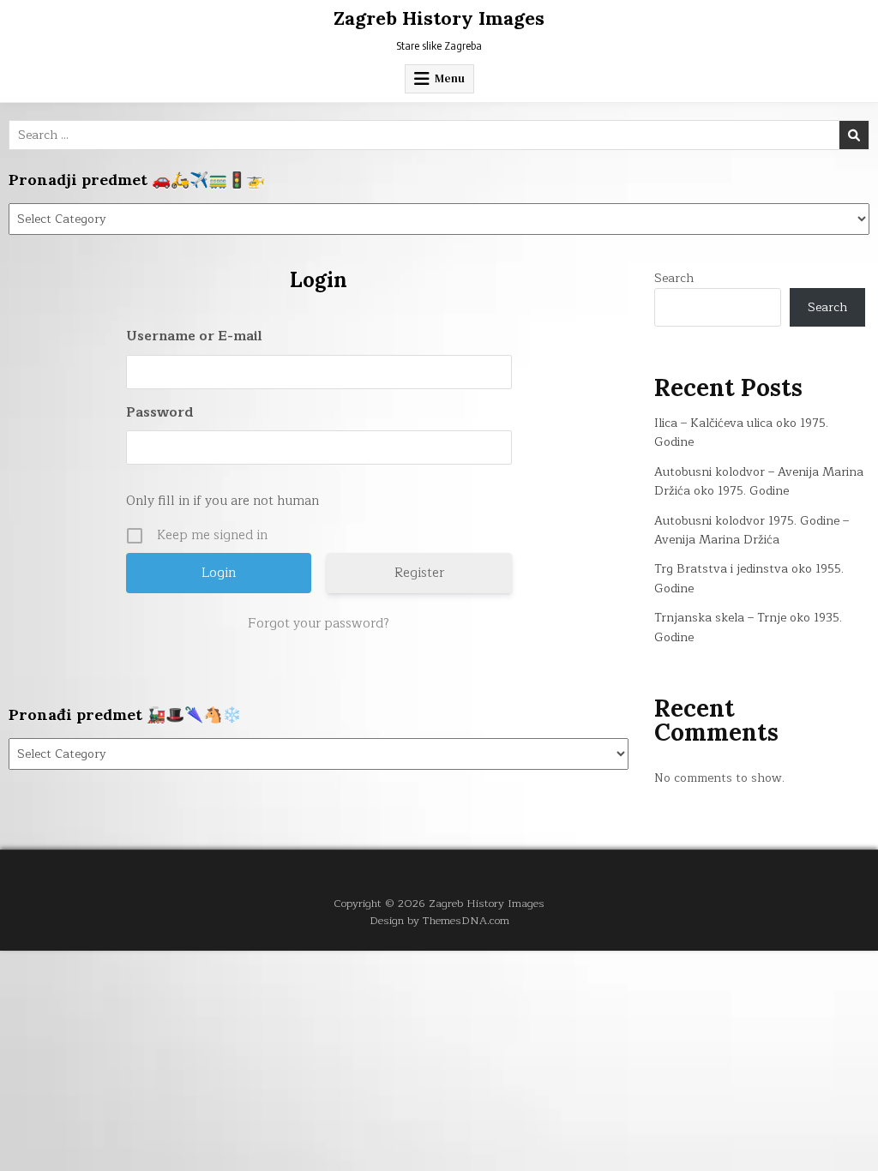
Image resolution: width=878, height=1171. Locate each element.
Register (419, 573)
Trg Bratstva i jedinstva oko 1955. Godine (749, 578)
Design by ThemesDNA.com (439, 920)
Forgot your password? (318, 624)
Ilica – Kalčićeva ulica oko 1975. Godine (741, 432)
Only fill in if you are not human (222, 501)
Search (674, 278)
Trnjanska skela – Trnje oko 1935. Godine (748, 627)
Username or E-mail (194, 336)
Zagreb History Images (439, 18)
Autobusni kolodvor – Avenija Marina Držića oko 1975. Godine (758, 481)
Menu (450, 78)
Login (318, 280)
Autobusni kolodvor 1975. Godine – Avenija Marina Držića (751, 530)
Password (159, 412)
